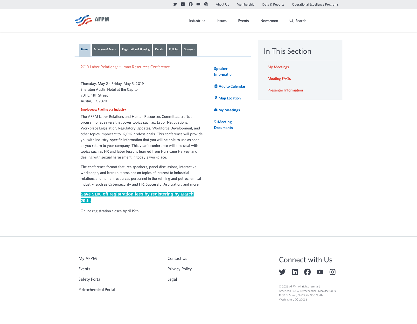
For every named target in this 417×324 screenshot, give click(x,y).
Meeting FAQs (279, 78)
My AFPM (330, 21)
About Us (222, 4)
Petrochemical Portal (96, 289)
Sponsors (189, 49)
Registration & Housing (136, 49)
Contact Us (177, 258)
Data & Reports (273, 4)
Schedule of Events (105, 49)
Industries (197, 20)
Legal (172, 279)
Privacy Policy (179, 268)
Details (159, 49)
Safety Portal (89, 279)
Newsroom (269, 20)
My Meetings (278, 67)
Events (243, 20)
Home (84, 49)
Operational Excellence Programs (315, 4)
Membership (246, 4)
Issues (222, 20)
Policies (174, 49)
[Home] (92, 20)
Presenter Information (285, 90)
